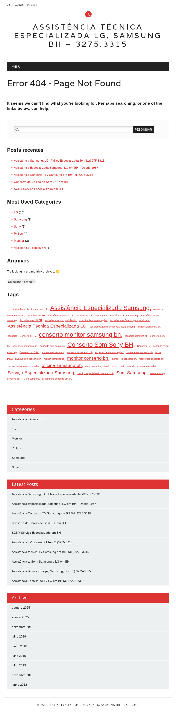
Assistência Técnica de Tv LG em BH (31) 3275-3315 (48, 580)
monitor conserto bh (87, 358)
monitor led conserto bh (151, 358)
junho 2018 (19, 646)
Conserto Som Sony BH (100, 344)
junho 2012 (19, 684)
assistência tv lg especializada (60, 320)
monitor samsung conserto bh (23, 366)
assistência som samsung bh (91, 315)
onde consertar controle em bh (101, 366)
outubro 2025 (21, 607)
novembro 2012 (22, 675)
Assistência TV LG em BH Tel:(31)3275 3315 (42, 542)
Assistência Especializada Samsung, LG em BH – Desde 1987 (56, 167)
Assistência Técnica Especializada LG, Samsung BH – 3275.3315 (88, 35)
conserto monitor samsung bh (80, 334)
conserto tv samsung (53, 352)
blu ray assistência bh (149, 326)
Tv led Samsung (30, 378)
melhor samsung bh (54, 358)
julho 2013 (19, 665)
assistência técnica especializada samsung (112, 326)
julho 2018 (19, 636)
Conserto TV (143, 346)
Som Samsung (131, 372)
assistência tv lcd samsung (123, 315)
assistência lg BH (36, 315)
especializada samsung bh (109, 352)
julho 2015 (19, 655)
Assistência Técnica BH (30, 247)
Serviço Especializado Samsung (41, 372)
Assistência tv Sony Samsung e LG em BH (40, 561)
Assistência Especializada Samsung (100, 307)
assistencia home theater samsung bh (27, 309)
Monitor (19, 240)
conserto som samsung (52, 346)
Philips (18, 233)
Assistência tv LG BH (31, 320)
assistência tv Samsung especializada (129, 320)
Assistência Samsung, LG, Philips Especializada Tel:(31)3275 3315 (59, 160)
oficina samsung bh (62, 365)
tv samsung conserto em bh (56, 378)
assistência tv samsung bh (93, 320)
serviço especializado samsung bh (95, 373)
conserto (12, 336)
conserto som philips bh (24, 346)
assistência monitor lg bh (60, 315)
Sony (17, 226)
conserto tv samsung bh (80, 352)
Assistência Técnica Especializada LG (47, 325)
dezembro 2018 (22, 627)
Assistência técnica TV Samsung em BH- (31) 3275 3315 (50, 552)
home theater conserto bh (139, 352)
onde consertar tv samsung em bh (138, 366)
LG (16, 212)
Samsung (20, 219)
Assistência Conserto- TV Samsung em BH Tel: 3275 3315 (53, 174)
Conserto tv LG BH (29, 352)
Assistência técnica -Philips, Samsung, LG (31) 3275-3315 (51, 571)
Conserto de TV (28, 336)
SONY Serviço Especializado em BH (38, 189)
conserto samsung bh (136, 336)
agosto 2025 (20, 617)
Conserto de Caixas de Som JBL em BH (41, 181)
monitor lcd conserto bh (124, 358)
